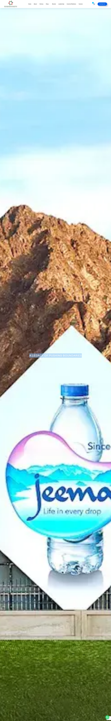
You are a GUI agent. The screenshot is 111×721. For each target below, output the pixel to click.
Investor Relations (71, 4)
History (41, 4)
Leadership (61, 4)
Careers (81, 4)
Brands (54, 4)
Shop (47, 4)
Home (29, 4)
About (35, 4)
